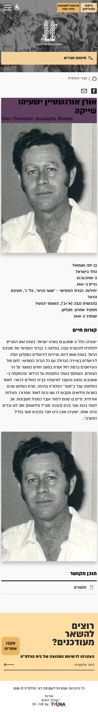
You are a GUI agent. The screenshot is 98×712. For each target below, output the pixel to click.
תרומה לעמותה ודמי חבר (68, 7)
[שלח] (9, 664)
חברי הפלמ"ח (77, 78)
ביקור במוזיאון (89, 7)
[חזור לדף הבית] (94, 78)
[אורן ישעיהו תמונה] (49, 175)
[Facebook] (94, 91)
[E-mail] (84, 91)
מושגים (80, 587)
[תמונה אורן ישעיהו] (49, 496)
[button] (16, 7)
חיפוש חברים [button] (75, 58)
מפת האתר (49, 700)
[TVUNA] (58, 703)
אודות (49, 696)
